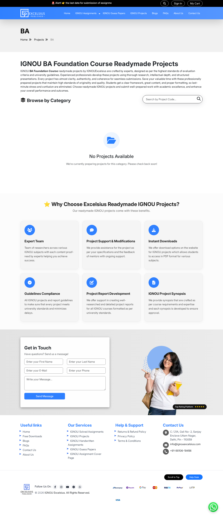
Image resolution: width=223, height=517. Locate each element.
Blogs (155, 13)
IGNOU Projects (138, 13)
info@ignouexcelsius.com (185, 444)
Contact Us (194, 13)
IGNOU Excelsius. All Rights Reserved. (67, 492)
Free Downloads (32, 436)
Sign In (178, 3)
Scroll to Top (174, 477)
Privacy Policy (126, 436)
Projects (39, 39)
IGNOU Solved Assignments (87, 431)
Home (67, 13)
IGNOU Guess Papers (114, 13)
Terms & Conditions (129, 440)
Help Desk (194, 477)
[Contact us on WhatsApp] (213, 505)
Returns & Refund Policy (132, 431)
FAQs (165, 13)
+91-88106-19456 (180, 450)
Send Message (44, 396)
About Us (178, 13)
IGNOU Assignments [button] (85, 13)
